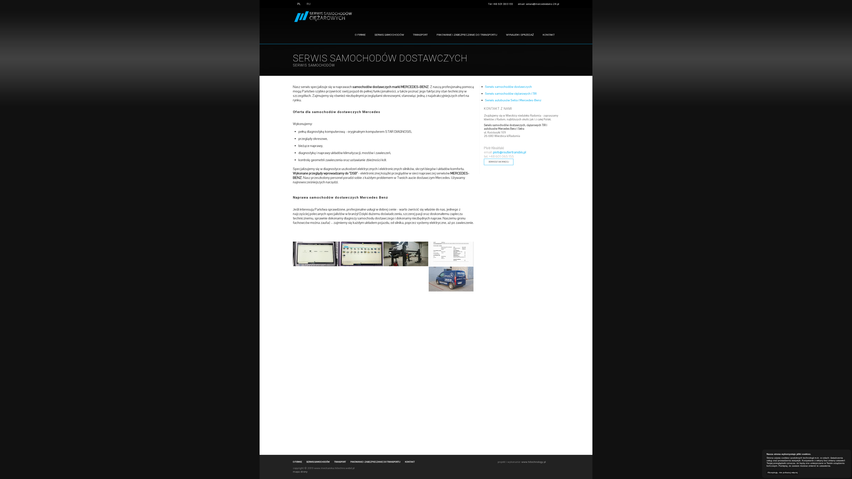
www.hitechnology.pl (533, 462)
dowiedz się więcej (499, 161)
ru (308, 4)
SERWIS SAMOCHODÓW (314, 65)
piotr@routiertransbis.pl (509, 152)
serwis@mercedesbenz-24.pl (542, 4)
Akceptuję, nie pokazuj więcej (782, 472)
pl (299, 4)
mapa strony (300, 471)
